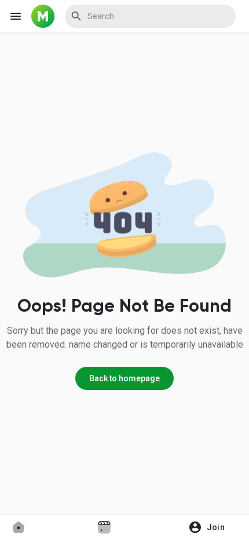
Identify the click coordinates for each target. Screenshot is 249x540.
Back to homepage (124, 378)
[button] (210, 527)
